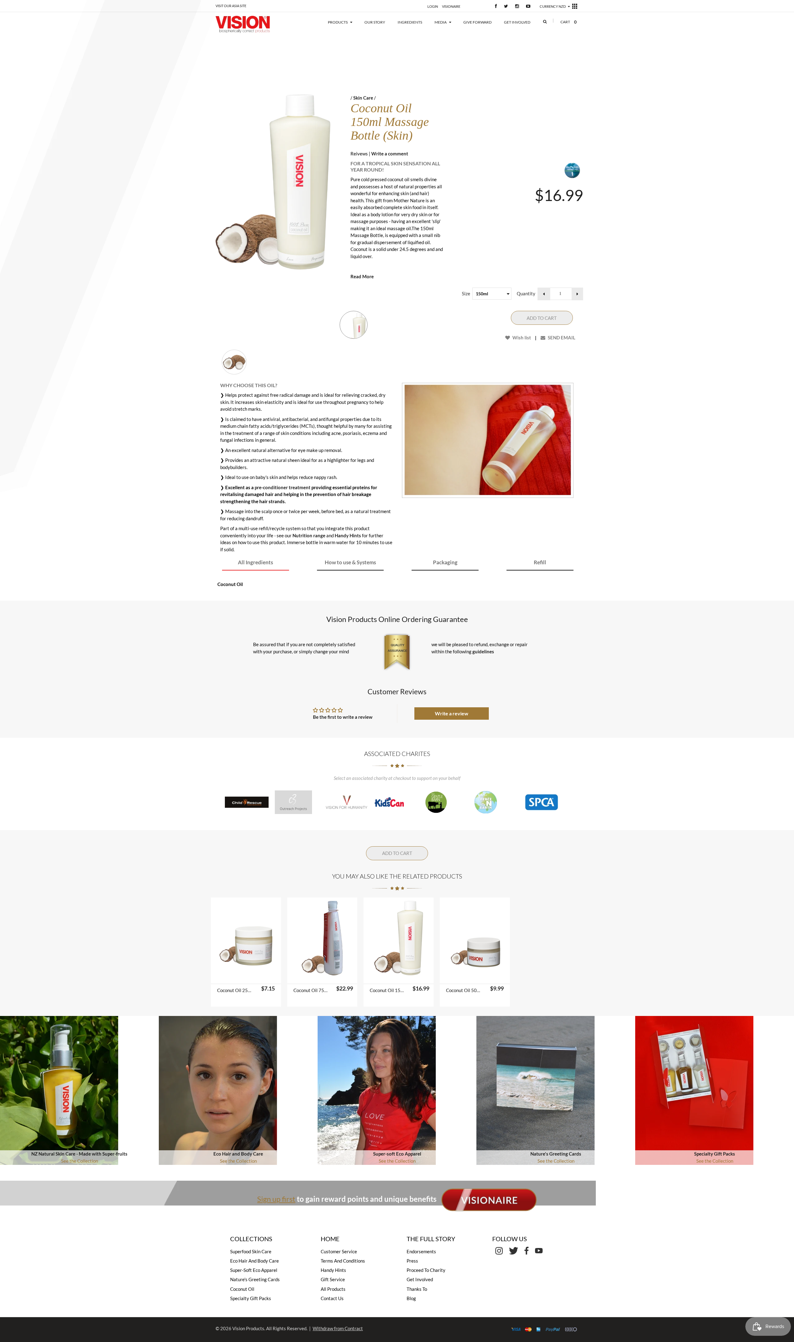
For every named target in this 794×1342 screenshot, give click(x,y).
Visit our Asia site (231, 6)
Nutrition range (308, 535)
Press (412, 1261)
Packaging (445, 562)
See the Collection (79, 1161)
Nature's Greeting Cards (555, 1153)
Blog (411, 1298)
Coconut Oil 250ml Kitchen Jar (235, 990)
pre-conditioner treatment (283, 487)
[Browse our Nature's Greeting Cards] (535, 1089)
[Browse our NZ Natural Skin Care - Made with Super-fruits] (59, 1089)
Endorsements (421, 1251)
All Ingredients (255, 562)
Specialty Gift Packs (714, 1153)
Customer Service (339, 1251)
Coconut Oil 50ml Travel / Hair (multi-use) (464, 990)
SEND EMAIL (561, 337)
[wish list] (261, 976)
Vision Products (248, 1328)
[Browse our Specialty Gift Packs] (694, 1089)
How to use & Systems (350, 562)
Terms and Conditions (343, 1261)
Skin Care (363, 98)
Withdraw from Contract (338, 1328)
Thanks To (417, 1289)
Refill (540, 562)
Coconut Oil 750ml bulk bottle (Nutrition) (311, 990)
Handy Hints (348, 535)
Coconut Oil (242, 1289)
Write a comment (389, 153)
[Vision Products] (252, 24)
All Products (333, 1289)
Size (466, 293)
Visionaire (451, 6)
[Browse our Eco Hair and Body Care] (218, 1089)
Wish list (521, 337)
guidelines (483, 651)
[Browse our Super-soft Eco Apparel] (377, 1089)
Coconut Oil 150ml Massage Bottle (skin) (388, 990)
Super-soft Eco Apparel (397, 1153)
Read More (362, 276)
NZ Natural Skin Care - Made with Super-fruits (79, 1153)
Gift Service (333, 1279)
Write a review (451, 713)
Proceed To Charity (426, 1270)
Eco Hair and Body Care (238, 1153)
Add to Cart (542, 318)
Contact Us (332, 1298)
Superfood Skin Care (250, 1251)
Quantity (526, 293)
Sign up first (276, 1198)
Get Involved (420, 1279)
